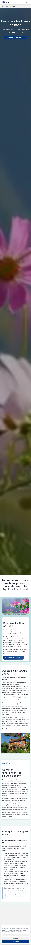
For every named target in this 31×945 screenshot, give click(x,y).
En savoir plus (19, 931)
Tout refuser (15, 935)
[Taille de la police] (17, 2)
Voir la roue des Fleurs (12, 657)
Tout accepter (15, 941)
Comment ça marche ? (14, 38)
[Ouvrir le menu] (27, 2)
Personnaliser (15, 938)
